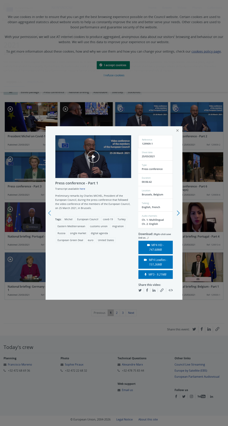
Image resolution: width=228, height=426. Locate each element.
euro (90, 240)
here (82, 188)
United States (106, 240)
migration (118, 226)
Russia (61, 233)
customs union (99, 226)
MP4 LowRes (157, 262)
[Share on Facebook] (147, 290)
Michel (68, 219)
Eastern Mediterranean (71, 226)
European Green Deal (70, 240)
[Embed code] (170, 290)
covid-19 (108, 219)
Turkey (122, 219)
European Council (87, 219)
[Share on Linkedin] (154, 290)
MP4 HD (156, 247)
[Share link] (162, 290)
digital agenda (99, 233)
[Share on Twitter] (140, 290)
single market (78, 233)
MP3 (157, 274)
